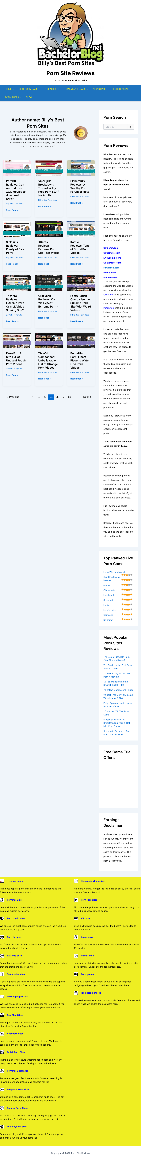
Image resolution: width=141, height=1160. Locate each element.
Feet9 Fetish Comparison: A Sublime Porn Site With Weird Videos (80, 303)
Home (8, 89)
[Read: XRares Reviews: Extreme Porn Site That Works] (49, 228)
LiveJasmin (109, 595)
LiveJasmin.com (112, 257)
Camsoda (108, 615)
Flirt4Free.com (111, 267)
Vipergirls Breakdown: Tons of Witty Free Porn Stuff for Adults (48, 188)
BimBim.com (110, 277)
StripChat (108, 620)
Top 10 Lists (52, 89)
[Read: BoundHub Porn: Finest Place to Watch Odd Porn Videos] (81, 340)
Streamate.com (111, 252)
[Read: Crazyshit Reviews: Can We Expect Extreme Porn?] (49, 282)
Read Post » (12, 210)
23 (45, 396)
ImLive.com (109, 272)
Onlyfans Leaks (76, 89)
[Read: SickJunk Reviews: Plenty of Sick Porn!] (17, 228)
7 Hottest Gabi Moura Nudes (118, 690)
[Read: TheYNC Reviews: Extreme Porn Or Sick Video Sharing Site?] (17, 282)
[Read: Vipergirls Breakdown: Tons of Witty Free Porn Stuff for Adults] (49, 168)
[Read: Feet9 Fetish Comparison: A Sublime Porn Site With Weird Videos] (81, 282)
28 (69, 396)
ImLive (106, 605)
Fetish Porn (120, 89)
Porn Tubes (12, 97)
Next (87, 396)
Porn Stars (99, 89)
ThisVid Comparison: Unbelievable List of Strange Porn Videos (48, 360)
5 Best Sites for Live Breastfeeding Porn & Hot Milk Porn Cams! (116, 723)
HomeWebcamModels (114, 572)
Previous (12, 396)
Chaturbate (109, 590)
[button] (13, 89)
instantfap (108, 307)
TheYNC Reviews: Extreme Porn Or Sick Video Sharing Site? (15, 303)
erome (106, 585)
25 (57, 396)
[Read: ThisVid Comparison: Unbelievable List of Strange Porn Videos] (49, 340)
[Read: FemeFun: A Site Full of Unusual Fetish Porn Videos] (17, 340)
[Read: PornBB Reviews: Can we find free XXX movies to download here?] (17, 168)
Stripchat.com (111, 247)
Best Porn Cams (28, 89)
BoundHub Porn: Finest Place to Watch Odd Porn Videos (80, 360)
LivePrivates (109, 610)
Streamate (108, 600)
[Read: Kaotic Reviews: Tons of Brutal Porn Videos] (81, 228)
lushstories (109, 294)
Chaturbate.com (112, 262)
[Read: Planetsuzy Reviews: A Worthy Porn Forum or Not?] (81, 168)
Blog (29, 97)
